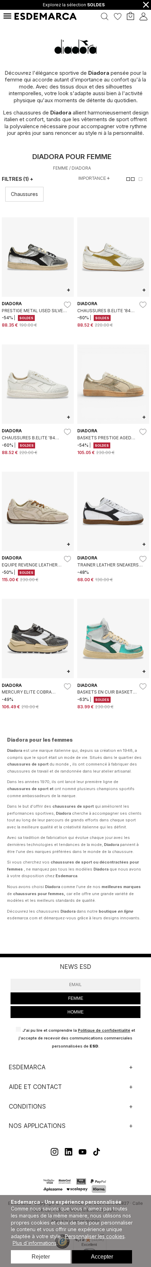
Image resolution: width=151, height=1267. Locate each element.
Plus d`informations (35, 1243)
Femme (60, 168)
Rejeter (41, 1257)
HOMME (75, 1012)
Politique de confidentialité (104, 1030)
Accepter (102, 1257)
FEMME (75, 998)
